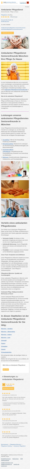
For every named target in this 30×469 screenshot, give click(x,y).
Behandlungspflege (8, 143)
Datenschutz (15, 458)
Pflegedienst (4, 14)
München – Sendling (6, 328)
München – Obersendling (8, 331)
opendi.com (4, 466)
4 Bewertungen (13, 16)
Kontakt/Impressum (6, 458)
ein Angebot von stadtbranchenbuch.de (10, 3)
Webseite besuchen (7, 32)
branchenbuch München (9, 2)
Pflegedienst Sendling (6, 446)
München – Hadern (6, 334)
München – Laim (5, 337)
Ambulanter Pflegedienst (19, 446)
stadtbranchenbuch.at (6, 464)
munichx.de (16, 464)
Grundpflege (6, 139)
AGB (21, 458)
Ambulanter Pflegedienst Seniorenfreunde (15, 89)
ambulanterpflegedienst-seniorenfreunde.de (12, 29)
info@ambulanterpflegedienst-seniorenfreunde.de (13, 27)
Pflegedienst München (15, 444)
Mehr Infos (5, 369)
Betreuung (5, 157)
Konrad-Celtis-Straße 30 (7, 20)
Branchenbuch (4, 444)
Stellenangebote (5, 460)
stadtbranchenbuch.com (7, 462)
